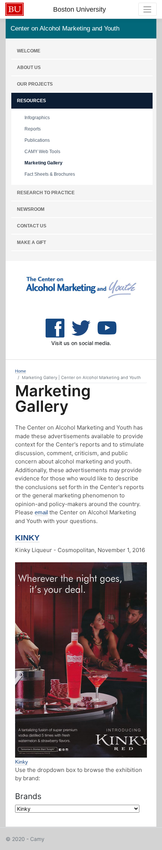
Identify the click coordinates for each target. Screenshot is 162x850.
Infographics (37, 117)
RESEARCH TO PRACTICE (46, 192)
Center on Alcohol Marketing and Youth (65, 28)
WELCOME (28, 51)
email (41, 512)
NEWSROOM (30, 209)
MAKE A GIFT (31, 242)
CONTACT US (31, 226)
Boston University (79, 9)
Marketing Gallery (43, 163)
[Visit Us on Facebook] (55, 327)
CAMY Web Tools (42, 151)
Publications (37, 140)
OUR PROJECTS (35, 84)
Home (20, 371)
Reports (32, 129)
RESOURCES (31, 100)
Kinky (27, 537)
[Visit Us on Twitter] (81, 327)
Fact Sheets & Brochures (49, 174)
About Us (29, 67)
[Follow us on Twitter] (107, 327)
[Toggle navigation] (147, 9)
